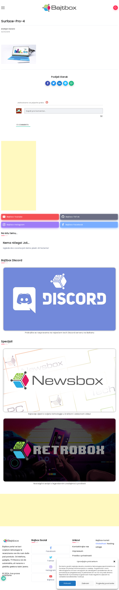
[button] (114, 561)
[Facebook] (89, 224)
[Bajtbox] (59, 7)
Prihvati (67, 583)
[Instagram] (30, 224)
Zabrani (85, 583)
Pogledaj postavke (105, 583)
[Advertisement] (18, 175)
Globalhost (101, 543)
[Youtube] (30, 217)
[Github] (89, 217)
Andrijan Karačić (8, 29)
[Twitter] (51, 559)
